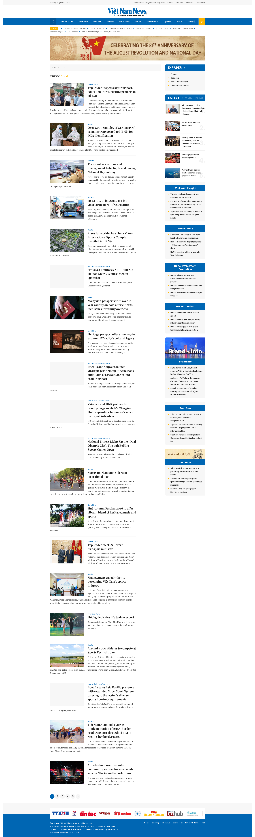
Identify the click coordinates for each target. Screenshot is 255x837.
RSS (203, 823)
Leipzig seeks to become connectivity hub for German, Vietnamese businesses (192, 142)
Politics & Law (66, 21)
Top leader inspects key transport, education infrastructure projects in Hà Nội (112, 92)
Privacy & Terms (192, 823)
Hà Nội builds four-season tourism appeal (184, 314)
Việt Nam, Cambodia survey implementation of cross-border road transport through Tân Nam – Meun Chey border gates (111, 731)
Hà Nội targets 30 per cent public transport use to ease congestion (184, 328)
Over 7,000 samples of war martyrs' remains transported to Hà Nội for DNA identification (111, 131)
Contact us (178, 823)
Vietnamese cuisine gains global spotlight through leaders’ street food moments (186, 481)
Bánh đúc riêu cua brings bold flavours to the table (183, 490)
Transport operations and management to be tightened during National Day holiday (112, 168)
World (179, 21)
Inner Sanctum (94, 614)
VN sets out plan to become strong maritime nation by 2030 (184, 196)
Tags (63, 68)
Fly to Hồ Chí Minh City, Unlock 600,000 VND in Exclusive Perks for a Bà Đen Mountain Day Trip (186, 370)
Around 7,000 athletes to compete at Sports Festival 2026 (112, 650)
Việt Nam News (127, 12)
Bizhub (170, 2)
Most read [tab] (194, 98)
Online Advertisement (180, 85)
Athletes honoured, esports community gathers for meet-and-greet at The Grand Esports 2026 (110, 769)
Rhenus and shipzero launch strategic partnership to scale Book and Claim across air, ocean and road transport (111, 373)
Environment (152, 21)
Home (54, 68)
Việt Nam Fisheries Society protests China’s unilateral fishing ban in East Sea (186, 437)
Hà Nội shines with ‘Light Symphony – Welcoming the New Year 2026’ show (185, 244)
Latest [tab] (174, 98)
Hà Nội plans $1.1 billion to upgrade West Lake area (185, 253)
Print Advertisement (179, 81)
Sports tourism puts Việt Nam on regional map (107, 475)
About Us (189, 2)
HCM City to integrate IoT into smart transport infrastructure (108, 203)
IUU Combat (73, 32)
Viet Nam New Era (97, 28)
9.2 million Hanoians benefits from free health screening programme (185, 236)
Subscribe (175, 78)
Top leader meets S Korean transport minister (105, 547)
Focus (54, 28)
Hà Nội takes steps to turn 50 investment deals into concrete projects (183, 278)
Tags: (55, 76)
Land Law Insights (144, 28)
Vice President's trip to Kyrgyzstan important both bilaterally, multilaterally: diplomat (193, 109)
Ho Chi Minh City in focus (183, 28)
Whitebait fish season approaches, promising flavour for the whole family (184, 471)
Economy (83, 21)
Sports (138, 21)
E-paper (175, 68)
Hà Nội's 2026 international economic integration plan (186, 287)
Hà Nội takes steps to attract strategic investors (186, 294)
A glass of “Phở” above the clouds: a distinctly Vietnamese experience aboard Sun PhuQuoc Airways (185, 381)
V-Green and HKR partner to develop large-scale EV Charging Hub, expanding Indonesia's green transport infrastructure (110, 410)
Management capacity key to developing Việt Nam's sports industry (107, 581)
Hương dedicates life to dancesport (111, 617)
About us (166, 823)
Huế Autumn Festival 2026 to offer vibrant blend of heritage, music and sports (112, 512)
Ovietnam (180, 2)
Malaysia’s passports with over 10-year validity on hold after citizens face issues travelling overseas (110, 305)
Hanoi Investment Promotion (120, 28)
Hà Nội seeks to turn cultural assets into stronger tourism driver (185, 321)
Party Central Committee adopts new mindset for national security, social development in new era (186, 204)
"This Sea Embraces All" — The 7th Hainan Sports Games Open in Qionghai (110, 274)
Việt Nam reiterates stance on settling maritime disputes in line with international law (186, 427)
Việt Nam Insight (56, 32)
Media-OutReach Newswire (99, 266)
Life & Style (124, 21)
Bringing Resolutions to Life (75, 28)
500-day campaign (90, 32)
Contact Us (200, 2)
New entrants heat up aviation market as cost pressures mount (191, 173)
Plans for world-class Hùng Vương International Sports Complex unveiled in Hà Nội (110, 237)
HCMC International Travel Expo (191, 124)
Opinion (167, 21)
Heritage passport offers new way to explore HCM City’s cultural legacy (111, 336)
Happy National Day (112, 32)
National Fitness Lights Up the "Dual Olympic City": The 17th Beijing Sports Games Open (112, 445)
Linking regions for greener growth (190, 156)
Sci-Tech (97, 21)
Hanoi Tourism (162, 28)
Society (110, 21)
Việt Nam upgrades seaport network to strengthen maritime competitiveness (185, 417)
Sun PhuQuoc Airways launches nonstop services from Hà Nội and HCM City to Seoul (184, 391)
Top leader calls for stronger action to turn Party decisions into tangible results (186, 214)
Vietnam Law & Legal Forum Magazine (149, 2)
